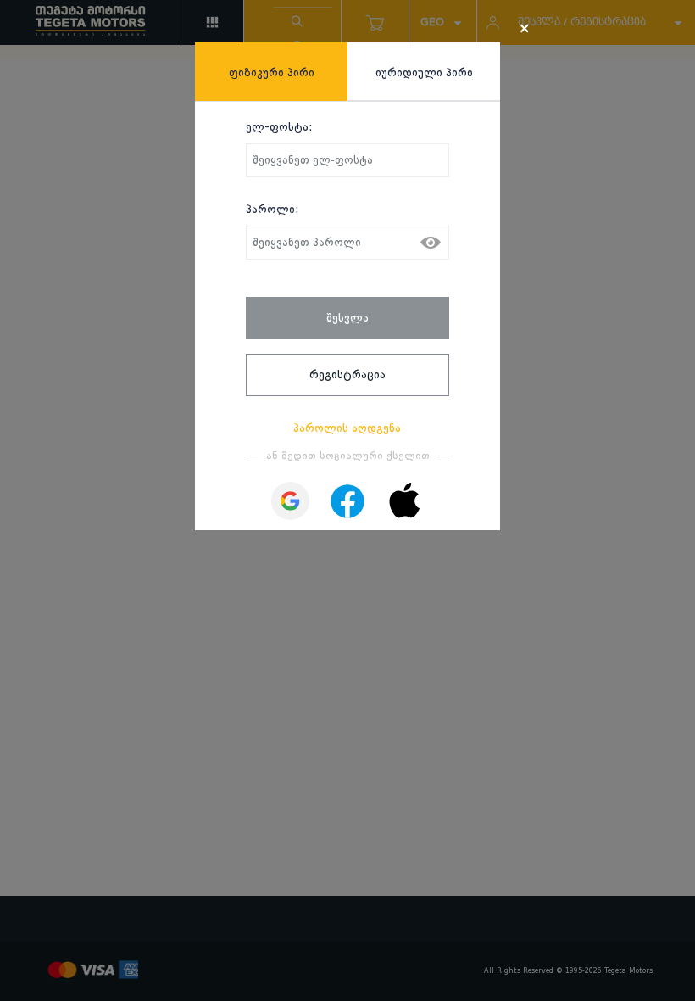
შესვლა (347, 317)
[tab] (271, 71)
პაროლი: (272, 208)
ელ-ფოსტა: (279, 126)
